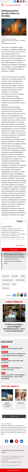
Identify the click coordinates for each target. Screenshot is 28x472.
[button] (11, 409)
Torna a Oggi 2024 (22, 293)
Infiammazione (6, 284)
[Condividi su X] (21, 295)
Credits (20, 462)
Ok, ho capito (14, 249)
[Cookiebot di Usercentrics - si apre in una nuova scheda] (17, 221)
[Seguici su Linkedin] (23, 1)
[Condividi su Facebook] (14, 295)
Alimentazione (6, 276)
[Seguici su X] (18, 1)
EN (26, 1)
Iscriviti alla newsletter (14, 470)
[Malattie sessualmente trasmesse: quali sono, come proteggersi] (7, 395)
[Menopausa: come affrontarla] (21, 395)
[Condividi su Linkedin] (25, 295)
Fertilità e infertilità (20, 280)
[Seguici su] (21, 1)
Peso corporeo (6, 288)
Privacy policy (5, 462)
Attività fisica (15, 276)
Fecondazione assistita (8, 280)
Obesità (14, 284)
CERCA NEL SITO (14, 416)
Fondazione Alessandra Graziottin (11, 465)
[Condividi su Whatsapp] (18, 295)
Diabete (23, 276)
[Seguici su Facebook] (15, 1)
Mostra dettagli (19, 245)
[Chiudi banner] (25, 221)
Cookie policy (13, 462)
